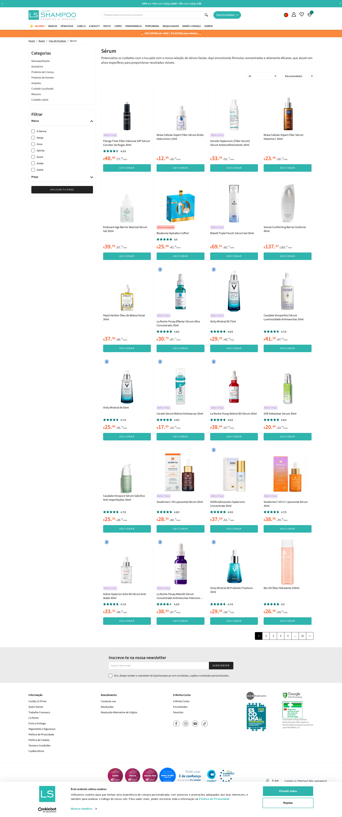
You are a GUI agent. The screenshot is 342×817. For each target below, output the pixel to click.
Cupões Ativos (36, 751)
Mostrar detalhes (81, 808)
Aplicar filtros (62, 190)
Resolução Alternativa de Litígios (119, 712)
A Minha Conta (181, 701)
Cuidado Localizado (42, 89)
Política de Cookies (39, 740)
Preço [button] (34, 177)
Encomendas (180, 707)
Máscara (36, 94)
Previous (2, 3)
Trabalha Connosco (39, 712)
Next (340, 3)
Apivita (41, 150)
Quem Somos (286, 15)
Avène (40, 170)
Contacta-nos (108, 701)
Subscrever (221, 665)
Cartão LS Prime (37, 701)
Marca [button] (35, 121)
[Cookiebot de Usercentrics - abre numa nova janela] (47, 810)
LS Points (33, 718)
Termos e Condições (39, 745)
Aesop (40, 138)
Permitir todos (288, 791)
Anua (39, 144)
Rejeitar (288, 802)
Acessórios (37, 66)
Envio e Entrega (37, 723)
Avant (40, 157)
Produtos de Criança (42, 72)
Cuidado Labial (39, 100)
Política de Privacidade (41, 734)
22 (302, 636)
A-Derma (41, 131)
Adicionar (126, 168)
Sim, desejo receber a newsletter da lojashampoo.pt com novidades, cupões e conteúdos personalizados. (171, 676)
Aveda (40, 163)
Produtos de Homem (42, 78)
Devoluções (107, 707)
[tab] (62, 121)
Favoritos (178, 712)
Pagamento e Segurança (41, 729)
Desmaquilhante (40, 61)
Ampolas (36, 83)
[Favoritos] (302, 14)
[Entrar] (294, 14)
